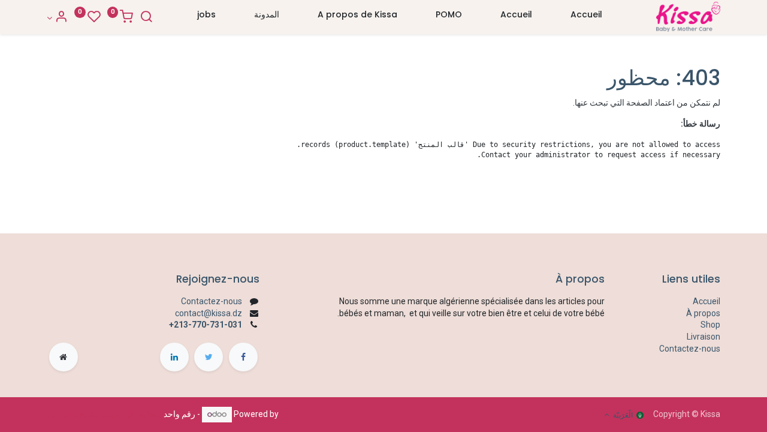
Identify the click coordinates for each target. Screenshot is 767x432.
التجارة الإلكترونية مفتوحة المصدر (104, 414)
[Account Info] (57, 18)
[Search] (146, 18)
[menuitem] (586, 17)
